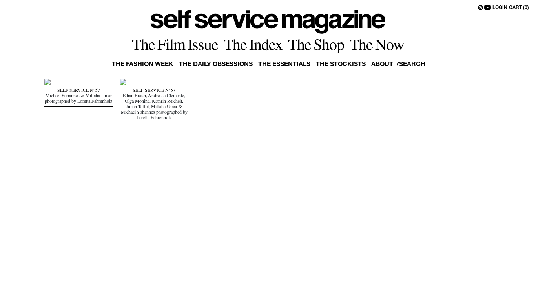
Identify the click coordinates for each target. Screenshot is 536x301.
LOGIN (499, 7)
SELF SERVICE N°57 (78, 91)
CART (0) (519, 7)
